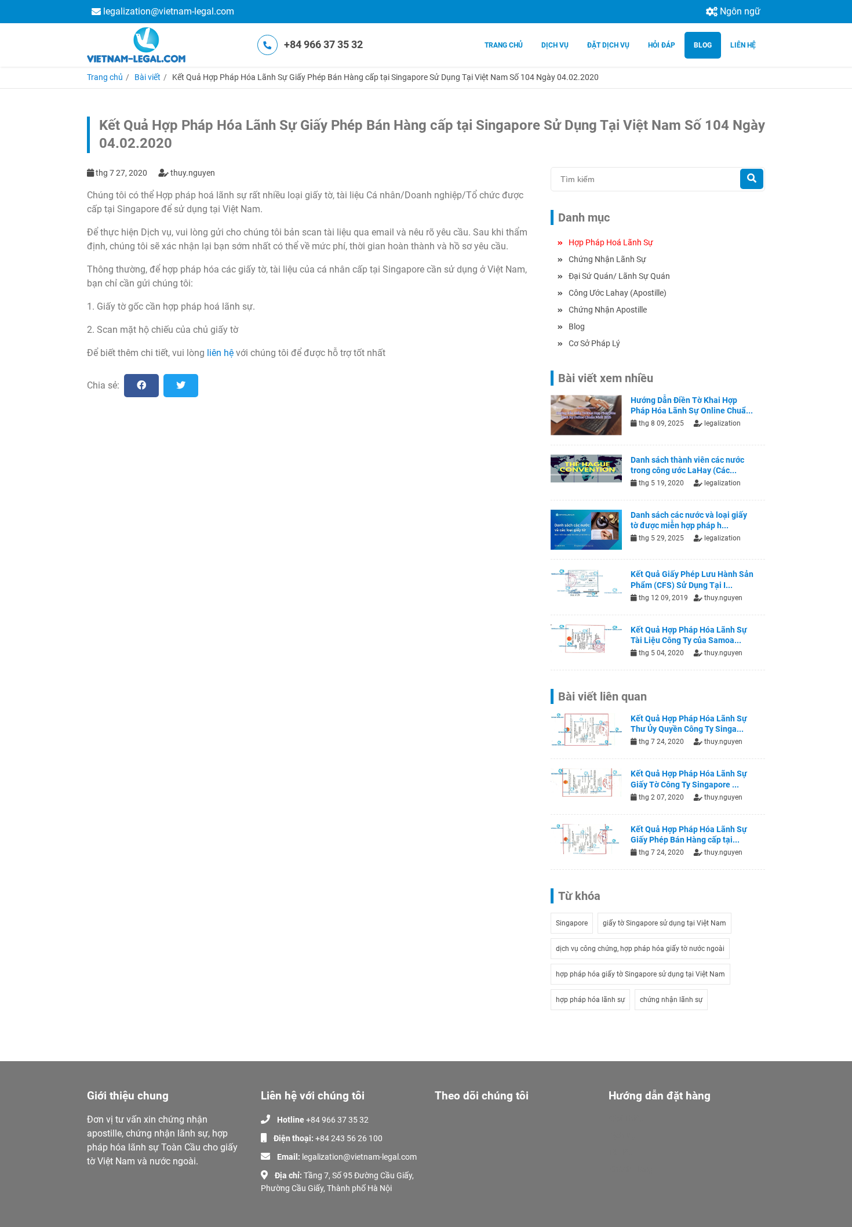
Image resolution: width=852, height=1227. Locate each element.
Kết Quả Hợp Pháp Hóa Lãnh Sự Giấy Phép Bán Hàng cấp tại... (689, 834)
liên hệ (220, 352)
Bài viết (147, 77)
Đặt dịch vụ (608, 45)
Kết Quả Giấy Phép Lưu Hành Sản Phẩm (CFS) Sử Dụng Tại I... (692, 579)
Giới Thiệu (626, 1118)
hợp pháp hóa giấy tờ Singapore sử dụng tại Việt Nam (640, 974)
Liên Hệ (743, 45)
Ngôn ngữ (740, 11)
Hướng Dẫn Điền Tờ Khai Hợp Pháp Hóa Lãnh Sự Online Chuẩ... (692, 405)
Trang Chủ (504, 45)
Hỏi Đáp (661, 45)
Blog (703, 45)
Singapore (572, 923)
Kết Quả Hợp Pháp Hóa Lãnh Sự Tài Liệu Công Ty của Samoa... (689, 635)
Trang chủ (105, 77)
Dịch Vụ (622, 1135)
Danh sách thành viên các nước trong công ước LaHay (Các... (687, 465)
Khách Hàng (631, 1169)
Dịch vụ (555, 45)
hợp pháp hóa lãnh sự (590, 1000)
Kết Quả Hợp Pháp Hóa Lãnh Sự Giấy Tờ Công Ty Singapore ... (689, 779)
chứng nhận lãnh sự (671, 1000)
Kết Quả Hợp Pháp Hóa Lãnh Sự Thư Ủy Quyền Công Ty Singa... (689, 724)
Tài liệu (621, 1152)
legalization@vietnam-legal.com (168, 11)
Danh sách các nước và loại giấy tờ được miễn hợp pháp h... (689, 520)
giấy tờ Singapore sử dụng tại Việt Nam (664, 923)
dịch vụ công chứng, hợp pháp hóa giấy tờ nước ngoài (640, 949)
